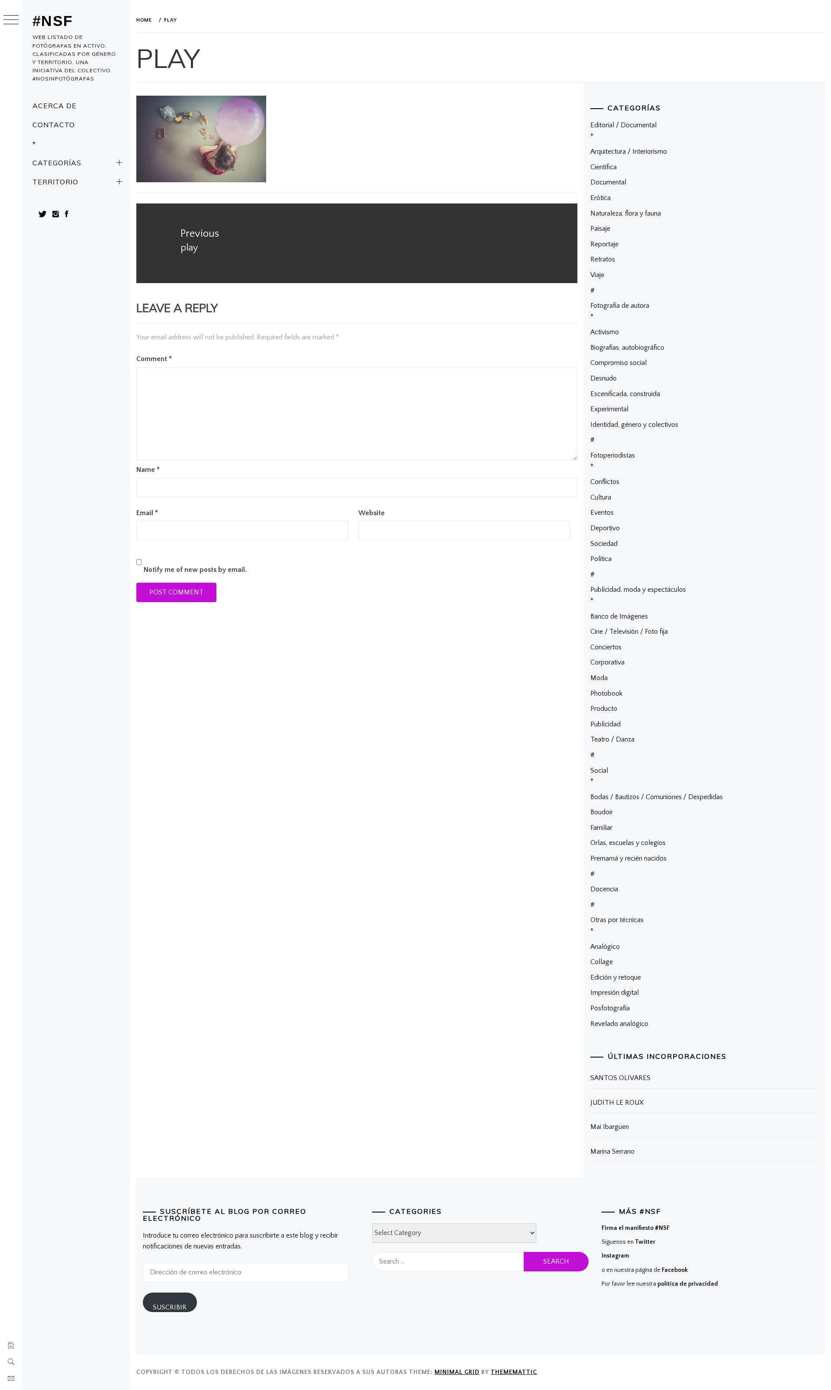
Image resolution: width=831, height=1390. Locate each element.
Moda (599, 678)
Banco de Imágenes (619, 616)
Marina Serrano (612, 1151)
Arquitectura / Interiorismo (628, 151)
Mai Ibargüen (609, 1127)
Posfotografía (610, 1008)
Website (371, 513)
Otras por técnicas (617, 920)
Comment (154, 359)
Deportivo (605, 528)
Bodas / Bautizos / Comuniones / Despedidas (656, 797)
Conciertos (606, 647)
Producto (603, 709)
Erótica (600, 198)
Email (147, 513)
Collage (601, 962)
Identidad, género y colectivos (634, 425)
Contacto (53, 124)
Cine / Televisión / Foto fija (629, 631)
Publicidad (605, 724)
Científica (603, 167)
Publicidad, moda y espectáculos (638, 589)
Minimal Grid (457, 1372)
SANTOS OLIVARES (620, 1078)
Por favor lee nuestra (660, 1283)
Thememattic (514, 1372)
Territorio (55, 181)
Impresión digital (614, 993)
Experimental (609, 409)
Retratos (602, 259)
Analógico (605, 947)
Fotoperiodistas (612, 455)
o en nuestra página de (645, 1270)
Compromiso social (618, 363)
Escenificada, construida (625, 394)
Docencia (604, 889)
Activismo (604, 332)
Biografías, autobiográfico (627, 348)
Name (148, 470)
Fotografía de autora (619, 306)
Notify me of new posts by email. (195, 570)
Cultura (600, 497)
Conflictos (604, 482)
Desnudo (603, 378)
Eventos (602, 512)
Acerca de (54, 105)
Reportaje (604, 244)
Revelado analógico (619, 1024)
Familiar (601, 828)
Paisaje (600, 228)
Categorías (56, 162)
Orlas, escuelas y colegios (628, 843)
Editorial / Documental (623, 125)
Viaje (597, 275)
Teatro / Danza (612, 739)
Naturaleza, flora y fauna (625, 213)
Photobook (606, 693)
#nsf (52, 21)
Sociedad (604, 544)
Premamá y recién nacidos (628, 858)
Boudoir (601, 812)
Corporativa (607, 662)
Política (601, 559)
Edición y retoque (615, 977)
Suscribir (170, 1307)
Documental (608, 182)
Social (599, 770)
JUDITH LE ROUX (617, 1102)
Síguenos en (628, 1241)
